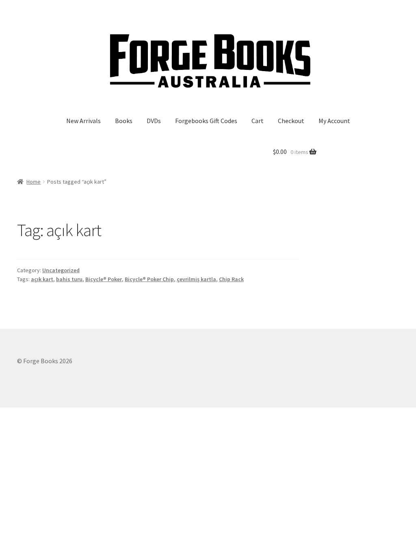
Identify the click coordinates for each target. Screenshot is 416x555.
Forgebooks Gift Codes (206, 121)
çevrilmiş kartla (196, 279)
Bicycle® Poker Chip (149, 279)
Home (33, 181)
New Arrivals (83, 121)
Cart (257, 121)
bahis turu (69, 279)
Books (123, 121)
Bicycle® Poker (103, 279)
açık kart (42, 279)
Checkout (291, 121)
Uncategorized (61, 270)
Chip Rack (231, 279)
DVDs (154, 121)
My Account (334, 121)
